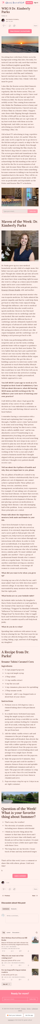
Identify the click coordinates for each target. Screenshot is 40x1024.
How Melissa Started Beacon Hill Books (14, 939)
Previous (7, 896)
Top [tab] (4, 932)
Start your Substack (15, 1015)
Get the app (29, 1015)
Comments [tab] (6, 909)
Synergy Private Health (10, 290)
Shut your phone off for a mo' (10, 960)
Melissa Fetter (15, 948)
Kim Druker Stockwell (12, 19)
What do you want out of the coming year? (12, 957)
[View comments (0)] (10, 26)
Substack (11, 1020)
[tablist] (9, 909)
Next (33, 896)
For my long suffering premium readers (13, 971)
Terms (29, 1009)
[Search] (37, 932)
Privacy (23, 1009)
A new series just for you (9, 975)
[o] (35, 940)
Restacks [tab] (13, 909)
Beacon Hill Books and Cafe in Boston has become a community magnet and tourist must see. (14, 943)
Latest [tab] (8, 932)
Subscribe (29, 2)
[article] (20, 944)
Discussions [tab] (15, 932)
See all (5, 984)
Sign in (36, 2)
